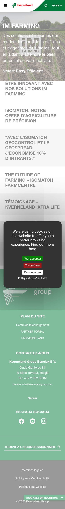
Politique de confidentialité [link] (32, 278)
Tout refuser (32, 265)
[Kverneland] (22, 5)
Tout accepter (32, 258)
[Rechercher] (43, 18)
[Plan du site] (5, 5)
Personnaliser (32, 272)
